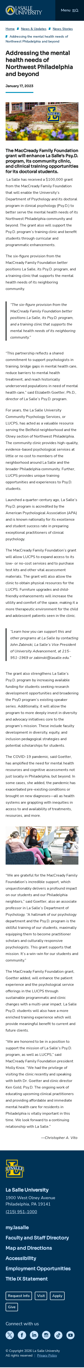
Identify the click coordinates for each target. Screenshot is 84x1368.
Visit (41, 1295)
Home (10, 29)
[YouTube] (70, 1335)
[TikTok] (58, 1335)
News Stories (63, 29)
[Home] (24, 10)
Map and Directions (29, 1248)
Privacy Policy (47, 1355)
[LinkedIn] (34, 1335)
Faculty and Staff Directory (37, 1238)
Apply (57, 1295)
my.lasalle (17, 1227)
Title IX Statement (27, 1279)
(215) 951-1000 (21, 1212)
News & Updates (33, 29)
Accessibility (21, 1258)
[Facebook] (22, 1335)
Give (12, 1307)
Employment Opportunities (38, 1269)
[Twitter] (10, 1335)
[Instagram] (46, 1335)
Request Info (19, 1295)
